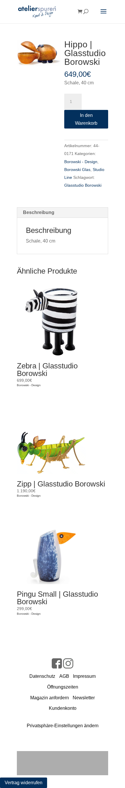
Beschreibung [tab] (38, 212)
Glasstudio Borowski (82, 185)
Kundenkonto (62, 708)
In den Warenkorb (86, 119)
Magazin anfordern (49, 697)
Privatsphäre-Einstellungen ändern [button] (63, 725)
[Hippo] (39, 53)
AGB (64, 676)
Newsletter (84, 697)
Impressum (84, 676)
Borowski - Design (80, 161)
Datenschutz (42, 676)
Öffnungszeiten (62, 686)
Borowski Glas (77, 169)
